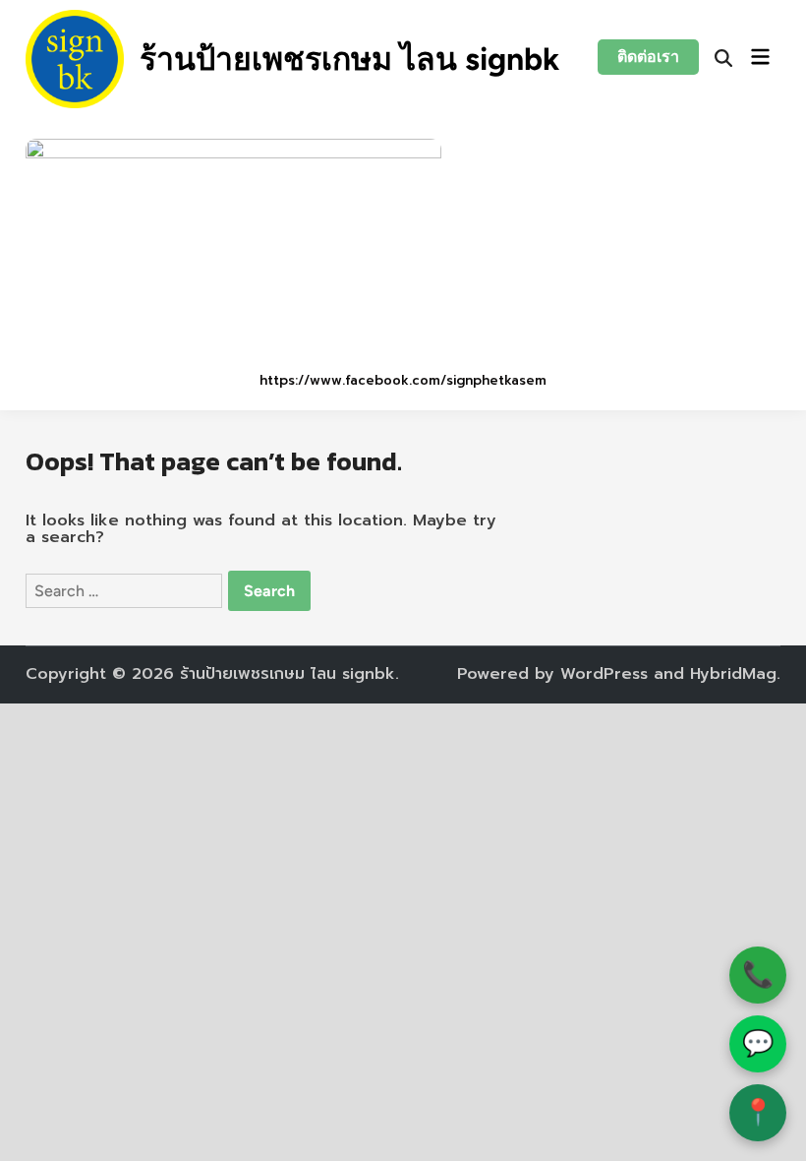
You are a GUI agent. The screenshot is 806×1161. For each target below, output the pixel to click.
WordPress (604, 674)
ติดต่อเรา (648, 56)
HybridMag (733, 674)
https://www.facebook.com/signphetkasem (403, 380)
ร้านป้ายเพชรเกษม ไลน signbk (349, 59)
